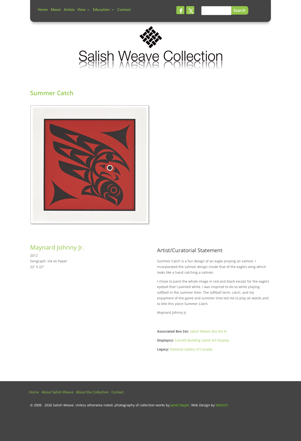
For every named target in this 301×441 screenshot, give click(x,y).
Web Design (200, 405)
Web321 (222, 405)
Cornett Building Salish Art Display (202, 340)
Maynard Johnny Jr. (57, 247)
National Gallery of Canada (191, 349)
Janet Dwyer (179, 405)
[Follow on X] (190, 10)
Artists (69, 10)
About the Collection (92, 393)
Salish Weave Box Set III (208, 331)
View (81, 10)
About (56, 10)
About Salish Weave (57, 393)
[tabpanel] (90, 166)
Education (101, 10)
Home (43, 10)
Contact (124, 10)
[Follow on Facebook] (180, 10)
